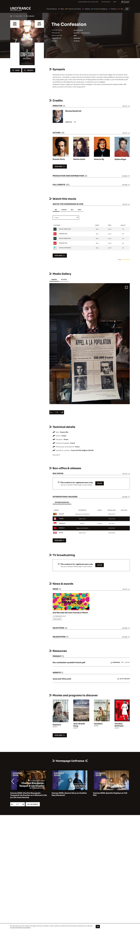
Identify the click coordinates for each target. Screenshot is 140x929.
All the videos (32, 804)
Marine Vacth (79, 159)
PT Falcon (99, 523)
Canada (61, 518)
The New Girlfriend (119, 725)
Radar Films (77, 33)
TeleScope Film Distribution (82, 514)
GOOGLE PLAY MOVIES (65, 247)
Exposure (57, 725)
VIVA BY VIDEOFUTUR (65, 229)
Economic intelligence (100, 9)
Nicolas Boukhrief (78, 30)
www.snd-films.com (62, 679)
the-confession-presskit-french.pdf (69, 662)
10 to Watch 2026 (105, 1)
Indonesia (62, 523)
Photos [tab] (54, 279)
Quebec (61, 532)
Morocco (61, 528)
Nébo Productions (85, 33)
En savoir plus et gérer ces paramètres (20, 927)
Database (87, 9)
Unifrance (114, 9)
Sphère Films (82, 518)
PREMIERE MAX (63, 233)
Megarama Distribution (82, 528)
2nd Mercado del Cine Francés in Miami (70, 613)
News (62, 9)
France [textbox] (57, 217)
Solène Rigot (120, 159)
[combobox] (66, 218)
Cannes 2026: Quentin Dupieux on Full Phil (69, 794)
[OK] (98, 926)
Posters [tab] (64, 279)
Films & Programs (52, 9)
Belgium (61, 514)
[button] (126, 287)
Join (122, 9)
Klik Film (82, 523)
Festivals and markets (74, 9)
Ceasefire (98, 724)
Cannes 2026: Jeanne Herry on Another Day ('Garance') (27, 794)
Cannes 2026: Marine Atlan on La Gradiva (111, 793)
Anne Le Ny (99, 159)
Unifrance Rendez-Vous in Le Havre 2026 (88, 1)
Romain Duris (59, 159)
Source (120, 259)
